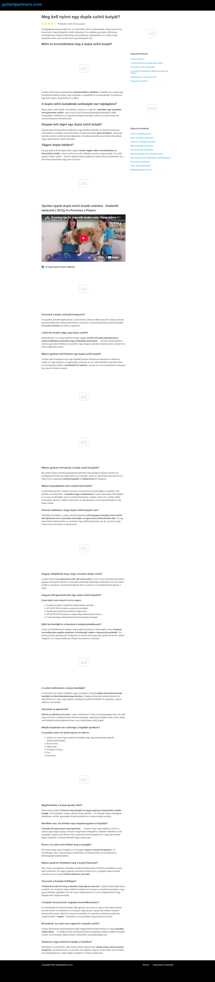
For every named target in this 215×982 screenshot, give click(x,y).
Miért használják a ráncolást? (142, 146)
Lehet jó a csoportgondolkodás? (143, 142)
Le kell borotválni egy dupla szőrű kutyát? (147, 63)
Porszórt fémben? (138, 59)
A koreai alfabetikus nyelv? (141, 134)
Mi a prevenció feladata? (140, 162)
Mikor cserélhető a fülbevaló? (142, 138)
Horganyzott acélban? (139, 81)
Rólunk (146, 965)
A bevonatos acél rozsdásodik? (143, 67)
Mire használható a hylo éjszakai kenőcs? (147, 154)
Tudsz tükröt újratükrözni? (141, 166)
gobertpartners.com (22, 4)
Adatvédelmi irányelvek (163, 965)
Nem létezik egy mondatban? (142, 150)
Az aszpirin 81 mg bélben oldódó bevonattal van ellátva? (149, 72)
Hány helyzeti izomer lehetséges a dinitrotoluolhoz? (151, 158)
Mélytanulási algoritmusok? (141, 170)
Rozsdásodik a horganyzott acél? (144, 77)
